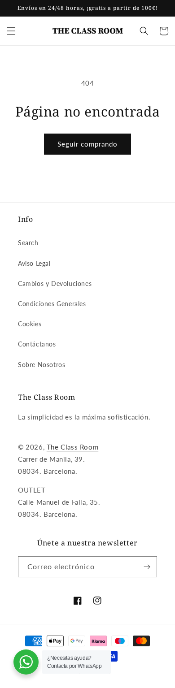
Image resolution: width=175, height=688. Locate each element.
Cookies (29, 324)
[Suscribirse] (147, 566)
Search (28, 243)
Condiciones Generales (52, 303)
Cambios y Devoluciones (55, 283)
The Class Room (72, 447)
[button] (11, 31)
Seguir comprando (87, 144)
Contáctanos (37, 344)
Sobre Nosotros (41, 364)
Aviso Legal (34, 263)
